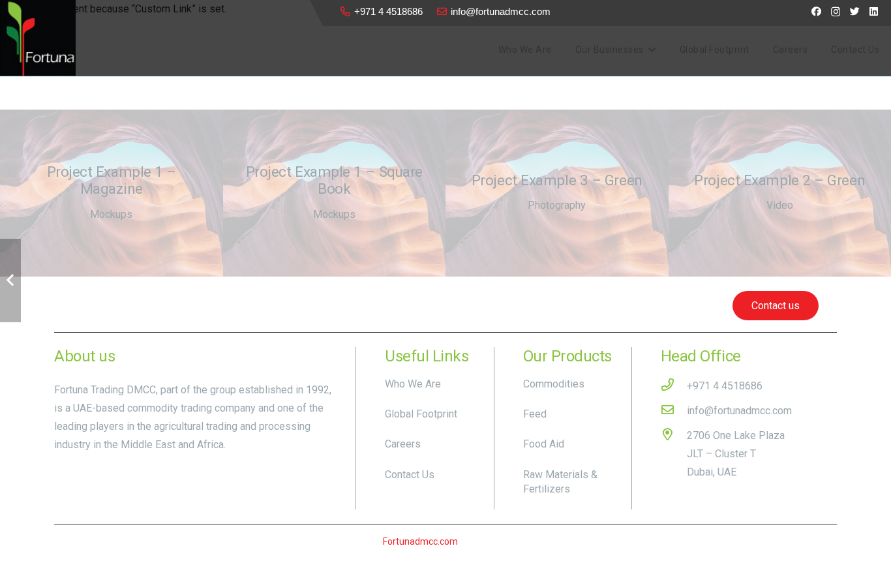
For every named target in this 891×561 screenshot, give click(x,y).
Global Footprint (421, 414)
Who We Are (413, 384)
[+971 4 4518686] (674, 386)
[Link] (38, 38)
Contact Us (409, 474)
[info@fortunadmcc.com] (674, 411)
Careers (403, 444)
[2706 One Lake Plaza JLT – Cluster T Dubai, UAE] (674, 454)
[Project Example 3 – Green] (557, 193)
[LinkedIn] (873, 11)
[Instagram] (835, 12)
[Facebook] (816, 11)
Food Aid (543, 444)
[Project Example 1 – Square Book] (334, 193)
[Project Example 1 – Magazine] (111, 193)
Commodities (553, 384)
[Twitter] (855, 11)
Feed (535, 414)
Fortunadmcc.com (420, 541)
